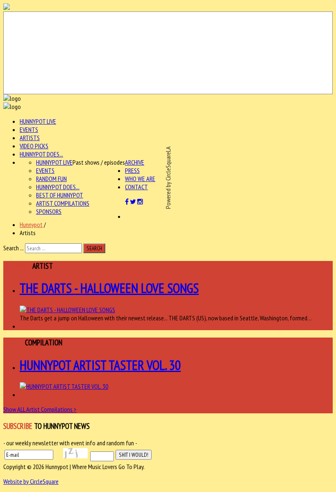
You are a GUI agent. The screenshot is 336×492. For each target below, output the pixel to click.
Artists (30, 138)
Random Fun (51, 179)
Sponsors (48, 211)
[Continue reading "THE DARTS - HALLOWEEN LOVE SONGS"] (67, 310)
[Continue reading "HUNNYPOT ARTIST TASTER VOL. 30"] (64, 386)
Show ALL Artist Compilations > (40, 409)
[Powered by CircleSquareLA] (168, 52)
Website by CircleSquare (31, 481)
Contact (136, 187)
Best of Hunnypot (59, 195)
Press (132, 170)
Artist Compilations (62, 203)
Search (94, 248)
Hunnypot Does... (41, 154)
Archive (134, 162)
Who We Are (140, 179)
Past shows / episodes (99, 162)
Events (29, 129)
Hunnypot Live (38, 121)
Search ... (13, 248)
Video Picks (34, 146)
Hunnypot (31, 224)
